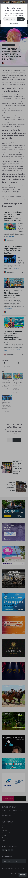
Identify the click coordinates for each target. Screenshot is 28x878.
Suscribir (21, 19)
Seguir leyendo (14, 23)
